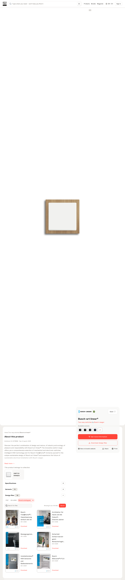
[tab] (7, 500)
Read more (8, 463)
